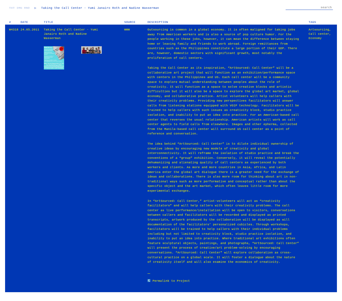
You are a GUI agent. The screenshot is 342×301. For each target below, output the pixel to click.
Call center (319, 34)
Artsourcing (319, 29)
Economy (315, 38)
